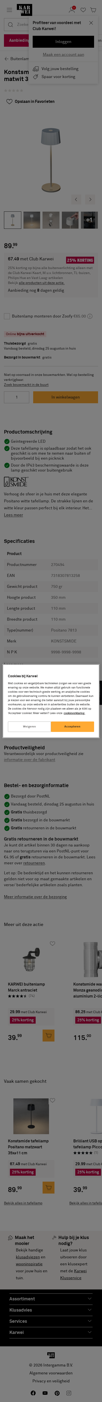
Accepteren (72, 726)
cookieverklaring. (74, 713)
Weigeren (29, 726)
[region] (50, 701)
